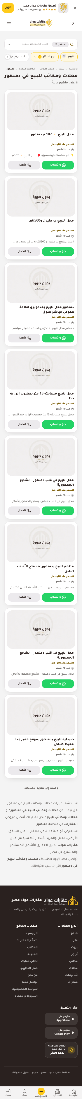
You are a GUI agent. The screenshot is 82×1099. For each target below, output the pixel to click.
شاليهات (71, 975)
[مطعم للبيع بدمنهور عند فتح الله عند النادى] (41, 563)
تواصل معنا (30, 982)
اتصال (21, 165)
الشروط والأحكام (26, 996)
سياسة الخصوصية (25, 989)
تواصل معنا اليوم (65, 859)
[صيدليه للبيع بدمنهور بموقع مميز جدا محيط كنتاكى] (41, 736)
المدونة (33, 954)
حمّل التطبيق (29, 968)
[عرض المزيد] (7, 56)
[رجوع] (73, 23)
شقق (74, 933)
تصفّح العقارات (27, 940)
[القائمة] (8, 23)
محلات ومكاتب (47, 69)
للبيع (61, 69)
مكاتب (73, 961)
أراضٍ (74, 954)
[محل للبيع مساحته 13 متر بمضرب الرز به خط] (41, 390)
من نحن (33, 975)
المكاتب (32, 947)
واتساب (55, 165)
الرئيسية (73, 69)
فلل (75, 940)
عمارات (73, 982)
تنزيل (8, 8)
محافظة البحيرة (27, 69)
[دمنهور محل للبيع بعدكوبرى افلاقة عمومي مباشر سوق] (41, 304)
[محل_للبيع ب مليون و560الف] (41, 217)
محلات (73, 968)
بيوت (74, 947)
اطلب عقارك (29, 961)
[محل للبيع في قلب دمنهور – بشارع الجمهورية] (41, 477)
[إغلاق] (75, 8)
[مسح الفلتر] (64, 56)
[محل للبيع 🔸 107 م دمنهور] (41, 131)
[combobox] (30, 44)
